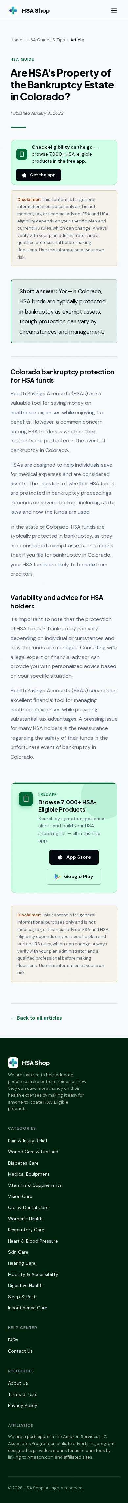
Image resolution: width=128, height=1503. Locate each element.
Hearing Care (21, 1263)
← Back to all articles (36, 1018)
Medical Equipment (29, 1174)
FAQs (13, 1340)
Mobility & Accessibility (33, 1274)
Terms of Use (22, 1394)
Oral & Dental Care (28, 1207)
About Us (18, 1383)
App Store (78, 857)
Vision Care (20, 1196)
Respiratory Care (26, 1230)
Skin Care (18, 1252)
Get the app (43, 175)
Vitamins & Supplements (35, 1185)
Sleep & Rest (22, 1297)
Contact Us (20, 1351)
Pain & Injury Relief (27, 1141)
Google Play (78, 876)
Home (16, 40)
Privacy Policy (22, 1405)
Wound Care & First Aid (33, 1152)
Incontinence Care (27, 1308)
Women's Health (25, 1219)
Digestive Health (25, 1285)
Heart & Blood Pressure (33, 1241)
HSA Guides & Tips (46, 40)
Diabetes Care (23, 1163)
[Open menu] (114, 10)
